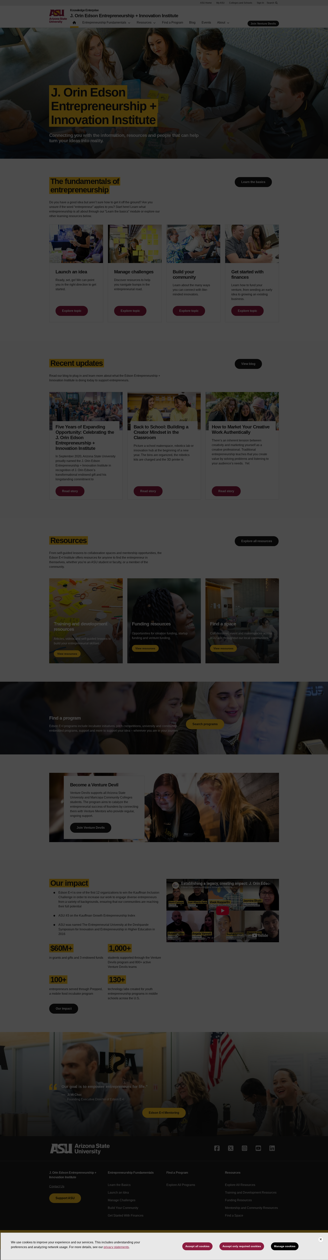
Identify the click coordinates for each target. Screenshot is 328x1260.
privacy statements (116, 1247)
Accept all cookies (197, 1246)
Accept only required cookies (241, 1246)
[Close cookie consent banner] (320, 1239)
